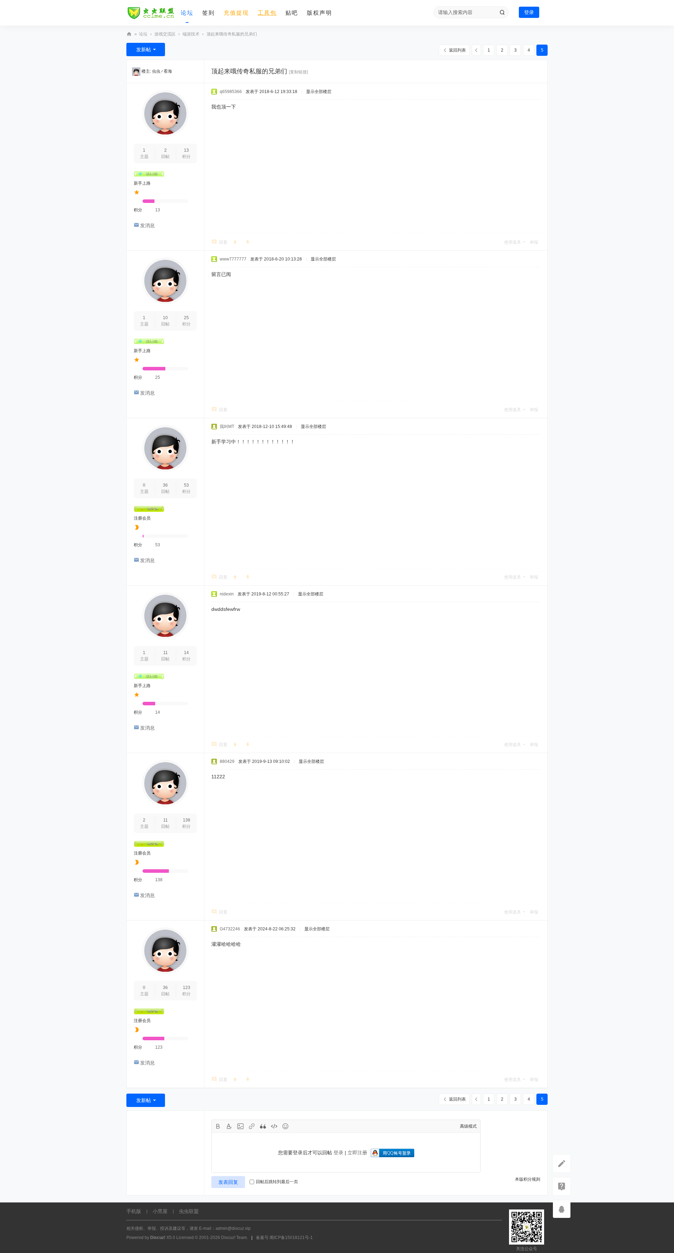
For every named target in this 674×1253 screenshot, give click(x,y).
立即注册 (357, 1152)
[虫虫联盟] (151, 13)
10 (165, 317)
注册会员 (142, 518)
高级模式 (468, 1126)
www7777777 (233, 259)
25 (186, 317)
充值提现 (236, 13)
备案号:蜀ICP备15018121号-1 (284, 1237)
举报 (534, 242)
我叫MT (227, 426)
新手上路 (142, 183)
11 (165, 652)
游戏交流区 (165, 34)
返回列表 (457, 50)
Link (251, 1126)
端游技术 (191, 34)
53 (186, 485)
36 (165, 485)
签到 (208, 13)
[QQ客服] (561, 1209)
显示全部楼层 (318, 91)
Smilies (285, 1126)
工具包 (267, 13)
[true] (502, 12)
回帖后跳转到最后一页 (277, 1181)
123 (186, 987)
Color (229, 1126)
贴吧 (291, 13)
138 (186, 820)
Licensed (185, 1237)
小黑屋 (160, 1211)
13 (186, 150)
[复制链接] (298, 72)
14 (186, 652)
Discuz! (157, 1237)
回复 (223, 242)
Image (240, 1126)
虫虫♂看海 (162, 71)
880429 (227, 761)
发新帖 (143, 49)
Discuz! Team (234, 1237)
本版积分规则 (527, 1179)
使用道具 (512, 242)
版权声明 (319, 13)
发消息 (147, 225)
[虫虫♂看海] (136, 71)
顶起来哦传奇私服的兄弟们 (231, 34)
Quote (263, 1126)
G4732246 (230, 928)
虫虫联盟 (129, 34)
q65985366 (231, 91)
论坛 (187, 13)
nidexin (227, 594)
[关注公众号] (561, 1186)
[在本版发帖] (561, 1163)
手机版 (133, 1211)
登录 (529, 12)
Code (274, 1126)
